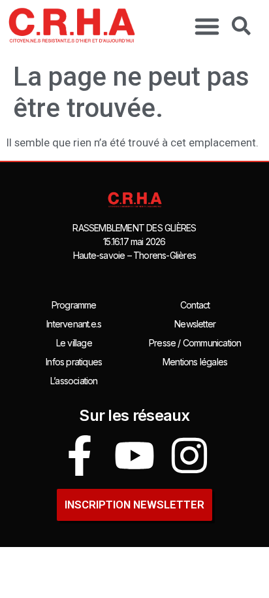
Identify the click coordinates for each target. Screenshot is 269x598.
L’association (74, 380)
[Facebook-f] (79, 455)
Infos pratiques (74, 361)
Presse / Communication (195, 342)
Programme (74, 304)
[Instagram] (189, 455)
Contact (195, 304)
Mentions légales (195, 361)
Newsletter (194, 323)
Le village (74, 342)
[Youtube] (134, 455)
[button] (207, 26)
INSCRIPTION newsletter (134, 504)
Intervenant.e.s (73, 323)
